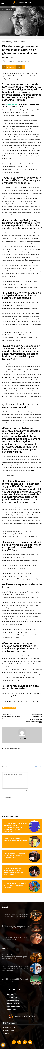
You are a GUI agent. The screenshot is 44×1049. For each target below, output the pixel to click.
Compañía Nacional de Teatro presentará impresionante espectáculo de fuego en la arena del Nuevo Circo (15, 956)
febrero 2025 (12, 998)
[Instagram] (19, 1042)
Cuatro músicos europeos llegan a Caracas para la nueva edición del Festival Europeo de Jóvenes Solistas (15, 968)
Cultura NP (11, 61)
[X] (25, 1042)
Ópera (23, 42)
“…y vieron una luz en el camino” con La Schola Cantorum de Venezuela (15, 885)
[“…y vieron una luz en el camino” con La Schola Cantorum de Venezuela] (34, 886)
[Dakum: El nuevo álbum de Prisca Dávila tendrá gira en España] (36, 938)
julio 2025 (11, 994)
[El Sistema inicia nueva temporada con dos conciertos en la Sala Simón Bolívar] (36, 927)
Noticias (16, 42)
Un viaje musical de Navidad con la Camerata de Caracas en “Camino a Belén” (15, 855)
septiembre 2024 (13, 1007)
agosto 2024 (12, 1010)
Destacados (10, 9)
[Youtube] (30, 1042)
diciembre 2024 (13, 1001)
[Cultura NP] (4, 61)
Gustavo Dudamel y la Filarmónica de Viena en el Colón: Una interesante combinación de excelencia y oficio (33, 719)
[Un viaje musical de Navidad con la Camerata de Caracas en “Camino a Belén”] (34, 856)
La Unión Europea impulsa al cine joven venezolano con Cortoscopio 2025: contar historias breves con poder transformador (15, 827)
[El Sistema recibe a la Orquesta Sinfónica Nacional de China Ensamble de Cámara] (36, 915)
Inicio (3, 9)
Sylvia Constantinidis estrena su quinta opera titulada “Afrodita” (11, 717)
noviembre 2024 (13, 1004)
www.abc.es (11, 105)
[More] (28, 67)
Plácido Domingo (9, 708)
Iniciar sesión (38, 767)
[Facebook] (14, 1042)
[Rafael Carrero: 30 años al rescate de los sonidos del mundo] (34, 841)
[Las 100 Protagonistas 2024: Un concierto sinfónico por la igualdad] (36, 980)
